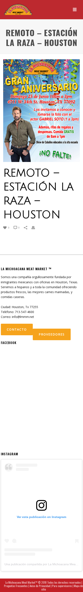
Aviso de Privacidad (40, 586)
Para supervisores (62, 586)
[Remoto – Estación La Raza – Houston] (41, 110)
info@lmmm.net (23, 317)
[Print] (35, 227)
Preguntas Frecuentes (16, 586)
